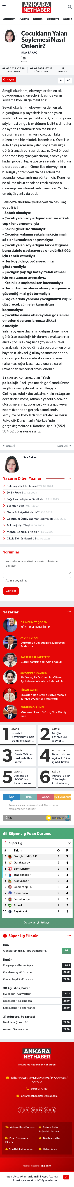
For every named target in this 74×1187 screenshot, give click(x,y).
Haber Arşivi (50, 1149)
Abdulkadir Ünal (32, 707)
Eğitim (37, 18)
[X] (27, 1110)
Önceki (10, 446)
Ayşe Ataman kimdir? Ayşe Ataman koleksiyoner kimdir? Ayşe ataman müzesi (36, 1180)
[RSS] (53, 1110)
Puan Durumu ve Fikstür (16, 1140)
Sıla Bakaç (29, 52)
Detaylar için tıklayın (37, 922)
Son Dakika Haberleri (21, 1149)
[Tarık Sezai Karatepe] (10, 659)
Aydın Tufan (29, 638)
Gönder (11, 590)
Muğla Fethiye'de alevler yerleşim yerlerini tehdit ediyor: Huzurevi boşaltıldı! (62, 737)
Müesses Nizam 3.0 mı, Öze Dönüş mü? (43, 714)
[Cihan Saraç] (10, 694)
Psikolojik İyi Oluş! (18, 525)
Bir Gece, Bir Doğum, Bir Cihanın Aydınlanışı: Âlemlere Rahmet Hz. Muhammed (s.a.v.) (42, 679)
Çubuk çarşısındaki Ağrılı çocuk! (41, 662)
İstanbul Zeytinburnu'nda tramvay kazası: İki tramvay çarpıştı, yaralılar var (22, 737)
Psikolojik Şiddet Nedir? (23, 486)
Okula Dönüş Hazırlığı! (21, 538)
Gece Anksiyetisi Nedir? (23, 512)
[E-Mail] (24, 59)
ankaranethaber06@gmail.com (39, 1096)
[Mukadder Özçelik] (10, 677)
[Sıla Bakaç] (10, 35)
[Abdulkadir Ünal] (10, 711)
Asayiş (24, 18)
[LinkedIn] (40, 1110)
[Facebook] (21, 1110)
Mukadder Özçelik (33, 672)
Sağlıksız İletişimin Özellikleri (26, 499)
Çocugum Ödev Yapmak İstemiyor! (30, 518)
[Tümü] (69, 612)
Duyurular (59, 750)
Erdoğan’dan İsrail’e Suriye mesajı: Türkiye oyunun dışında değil (43, 696)
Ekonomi (53, 18)
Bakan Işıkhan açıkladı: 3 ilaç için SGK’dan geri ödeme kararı (61, 758)
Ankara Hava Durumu (22, 1127)
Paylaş (10, 79)
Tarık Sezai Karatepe (35, 657)
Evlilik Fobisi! (15, 492)
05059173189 (39, 1089)
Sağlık (67, 18)
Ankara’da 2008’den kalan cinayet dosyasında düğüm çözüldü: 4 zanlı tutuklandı (23, 779)
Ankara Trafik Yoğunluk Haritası (49, 1129)
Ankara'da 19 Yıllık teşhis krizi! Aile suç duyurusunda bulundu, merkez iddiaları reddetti (61, 779)
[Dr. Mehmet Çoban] (10, 624)
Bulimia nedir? (16, 505)
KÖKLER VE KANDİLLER (35, 627)
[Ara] (70, 7)
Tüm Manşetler (51, 1138)
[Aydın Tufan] (10, 642)
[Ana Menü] (4, 7)
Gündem (9, 18)
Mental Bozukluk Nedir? (23, 532)
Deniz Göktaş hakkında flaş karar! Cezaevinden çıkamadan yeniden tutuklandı (24, 758)
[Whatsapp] (47, 1110)
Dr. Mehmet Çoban (33, 622)
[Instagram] (34, 1110)
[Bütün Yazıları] (69, 478)
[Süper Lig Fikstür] (69, 935)
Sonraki (63, 446)
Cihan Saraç (29, 690)
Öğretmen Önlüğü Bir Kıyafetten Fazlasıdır (42, 644)
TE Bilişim (46, 1165)
